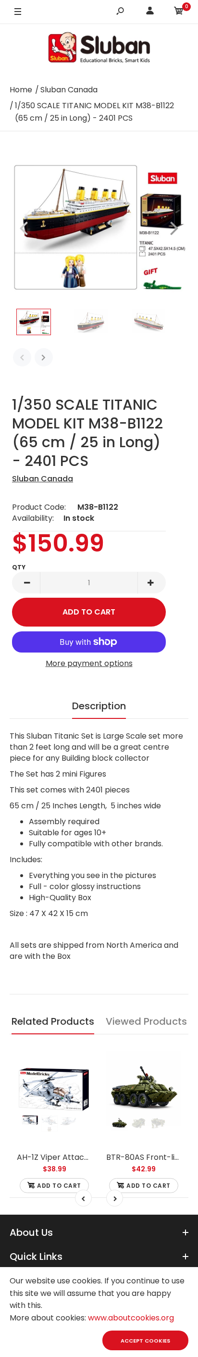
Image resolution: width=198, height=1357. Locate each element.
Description (99, 706)
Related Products (53, 1021)
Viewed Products (146, 1021)
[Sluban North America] (99, 50)
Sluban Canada (42, 478)
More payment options (89, 663)
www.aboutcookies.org (131, 1317)
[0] (179, 12)
